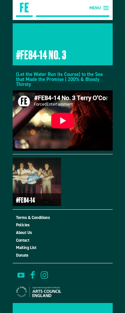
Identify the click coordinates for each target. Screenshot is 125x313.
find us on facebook (33, 275)
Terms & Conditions (33, 217)
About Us (24, 232)
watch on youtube (21, 275)
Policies (23, 225)
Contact (22, 240)
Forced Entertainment (24, 8)
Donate (22, 255)
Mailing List (26, 247)
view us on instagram (44, 275)
